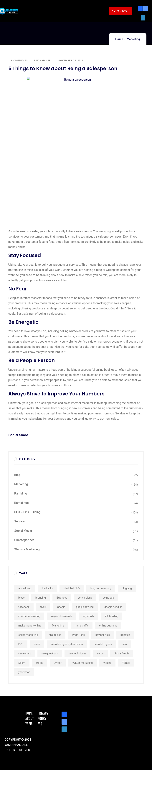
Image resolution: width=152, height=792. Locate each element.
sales (37, 644)
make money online (29, 625)
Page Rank (78, 634)
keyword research (61, 616)
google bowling (85, 606)
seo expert (24, 653)
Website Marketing (27, 549)
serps (100, 653)
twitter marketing (82, 662)
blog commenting (100, 588)
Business (62, 597)
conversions (85, 597)
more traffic (81, 625)
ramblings (21, 503)
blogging (127, 588)
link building (111, 616)
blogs (21, 597)
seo (125, 644)
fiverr (43, 606)
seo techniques (77, 653)
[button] (120, 11)
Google (61, 606)
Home (119, 39)
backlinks (47, 588)
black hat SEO (72, 588)
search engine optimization (67, 644)
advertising (24, 588)
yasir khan (24, 672)
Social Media (23, 530)
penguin (125, 634)
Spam (21, 662)
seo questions (50, 653)
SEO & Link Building (27, 512)
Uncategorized (24, 540)
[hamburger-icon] (99, 2)
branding (40, 597)
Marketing (133, 39)
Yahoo (126, 662)
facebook (23, 606)
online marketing (28, 634)
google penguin (113, 606)
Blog (17, 475)
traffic (39, 662)
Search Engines (103, 644)
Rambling (20, 493)
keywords (88, 616)
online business (108, 625)
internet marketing (29, 616)
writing (107, 662)
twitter (58, 662)
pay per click (102, 634)
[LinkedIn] (143, 17)
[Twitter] (145, 8)
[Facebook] (140, 8)
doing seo (108, 597)
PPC (20, 644)
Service (19, 521)
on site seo (55, 634)
